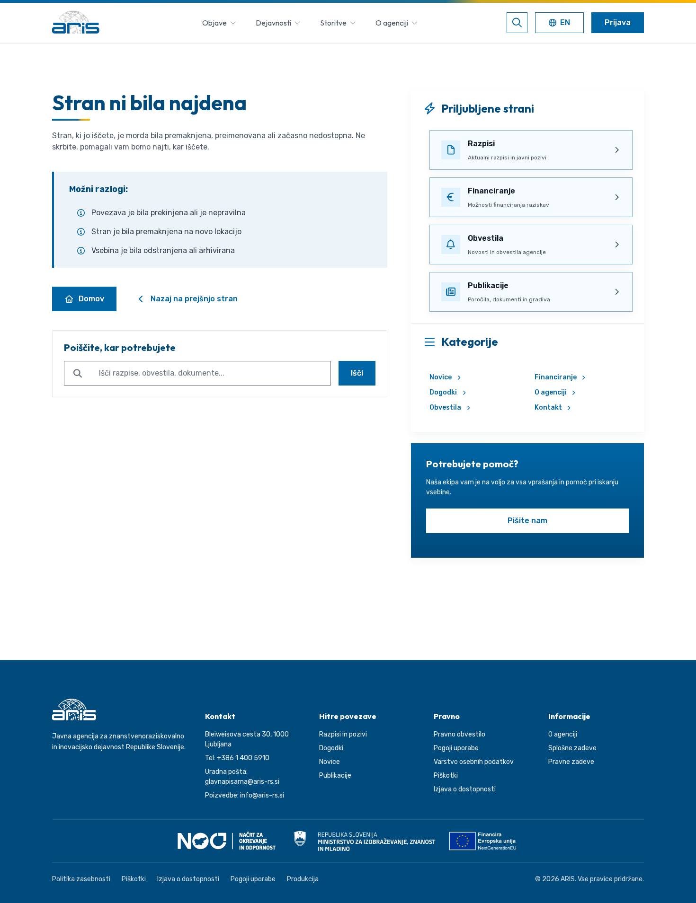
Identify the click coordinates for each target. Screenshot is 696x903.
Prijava (618, 22)
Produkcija (303, 879)
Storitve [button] (333, 22)
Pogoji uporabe (456, 748)
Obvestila (445, 407)
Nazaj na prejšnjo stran (194, 298)
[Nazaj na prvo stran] (75, 22)
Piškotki (446, 775)
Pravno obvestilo (459, 734)
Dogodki (443, 392)
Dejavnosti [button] (273, 22)
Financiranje (556, 377)
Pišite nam (527, 520)
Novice (440, 377)
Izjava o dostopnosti (465, 789)
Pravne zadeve (571, 762)
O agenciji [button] (391, 22)
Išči (357, 372)
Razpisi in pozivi (343, 734)
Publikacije (335, 775)
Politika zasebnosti (81, 879)
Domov (91, 298)
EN (561, 23)
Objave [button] (214, 22)
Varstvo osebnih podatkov (474, 762)
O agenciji (551, 392)
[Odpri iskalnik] (517, 22)
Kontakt (548, 407)
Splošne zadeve (572, 748)
